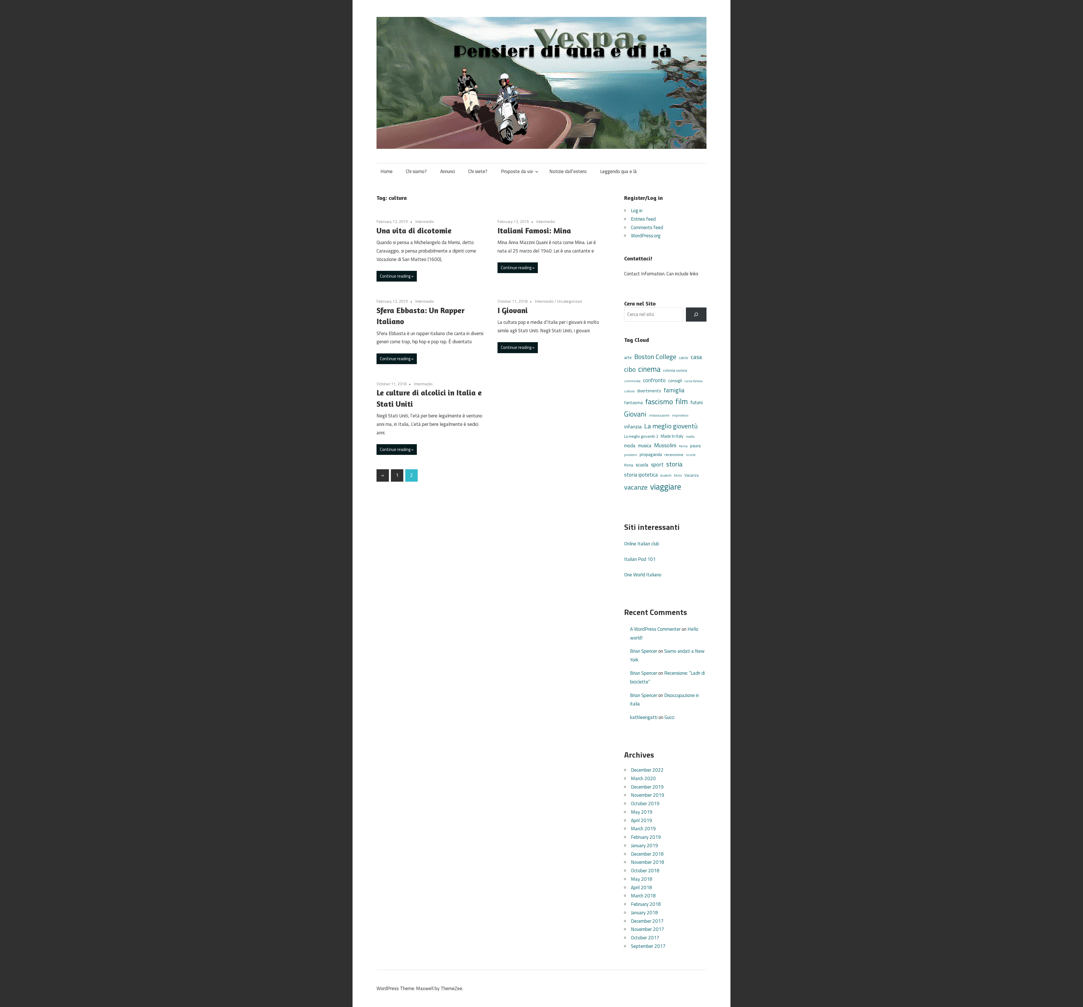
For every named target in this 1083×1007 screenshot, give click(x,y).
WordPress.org (646, 235)
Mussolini (665, 445)
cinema (649, 369)
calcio (683, 357)
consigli (675, 380)
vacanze (636, 487)
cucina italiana (693, 381)
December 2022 (647, 770)
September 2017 (648, 946)
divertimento (649, 391)
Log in (636, 210)
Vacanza (691, 475)
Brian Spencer (643, 651)
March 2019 (643, 828)
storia (674, 464)
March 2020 (643, 778)
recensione (673, 454)
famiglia (674, 390)
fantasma (633, 402)
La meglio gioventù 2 (641, 436)
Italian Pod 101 (640, 559)
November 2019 (647, 795)
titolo (678, 475)
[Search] (696, 314)
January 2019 (644, 845)
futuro (696, 402)
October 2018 (645, 870)
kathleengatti (643, 717)
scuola (642, 464)
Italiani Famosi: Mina (534, 230)
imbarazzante (659, 415)
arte (628, 357)
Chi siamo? (416, 171)
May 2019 (641, 812)
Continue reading (395, 276)
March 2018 (643, 895)
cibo (630, 369)
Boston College (655, 357)
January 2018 (644, 912)
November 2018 (647, 862)
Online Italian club (641, 543)
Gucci (669, 717)
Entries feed (643, 219)
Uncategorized (569, 301)
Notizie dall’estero (568, 171)
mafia (690, 436)
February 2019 (646, 837)
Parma (683, 446)
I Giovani (513, 310)
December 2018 (647, 854)
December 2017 (647, 921)
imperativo (680, 415)
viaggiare (665, 486)
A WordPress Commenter (655, 629)
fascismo (659, 401)
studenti (666, 475)
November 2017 (647, 929)
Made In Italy (672, 436)
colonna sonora (675, 370)
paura (695, 445)
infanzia (633, 426)
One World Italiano (642, 574)
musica (644, 445)
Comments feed (647, 227)
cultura (629, 391)
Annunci (447, 171)
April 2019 (641, 820)
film (681, 401)
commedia (632, 381)
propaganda (651, 454)
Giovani (635, 414)
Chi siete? (477, 171)
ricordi (690, 454)
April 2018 (641, 887)
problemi (630, 454)
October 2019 (645, 803)
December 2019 (647, 787)
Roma (628, 465)
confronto (654, 380)
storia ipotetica (641, 475)
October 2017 (645, 937)
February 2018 (646, 904)
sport (657, 464)
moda (629, 445)
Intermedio (424, 221)
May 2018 (641, 879)
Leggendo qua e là (618, 171)
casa (696, 357)
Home (386, 171)
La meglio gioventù (671, 426)
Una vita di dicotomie (414, 230)
